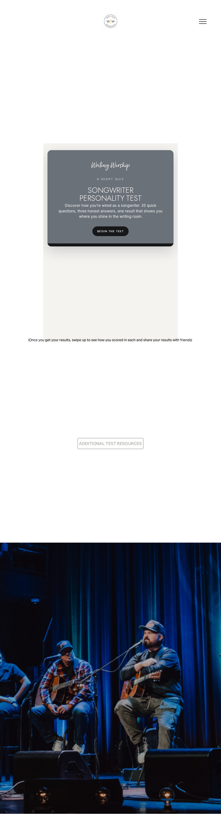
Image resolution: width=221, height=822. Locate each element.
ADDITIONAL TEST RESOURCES (110, 443)
